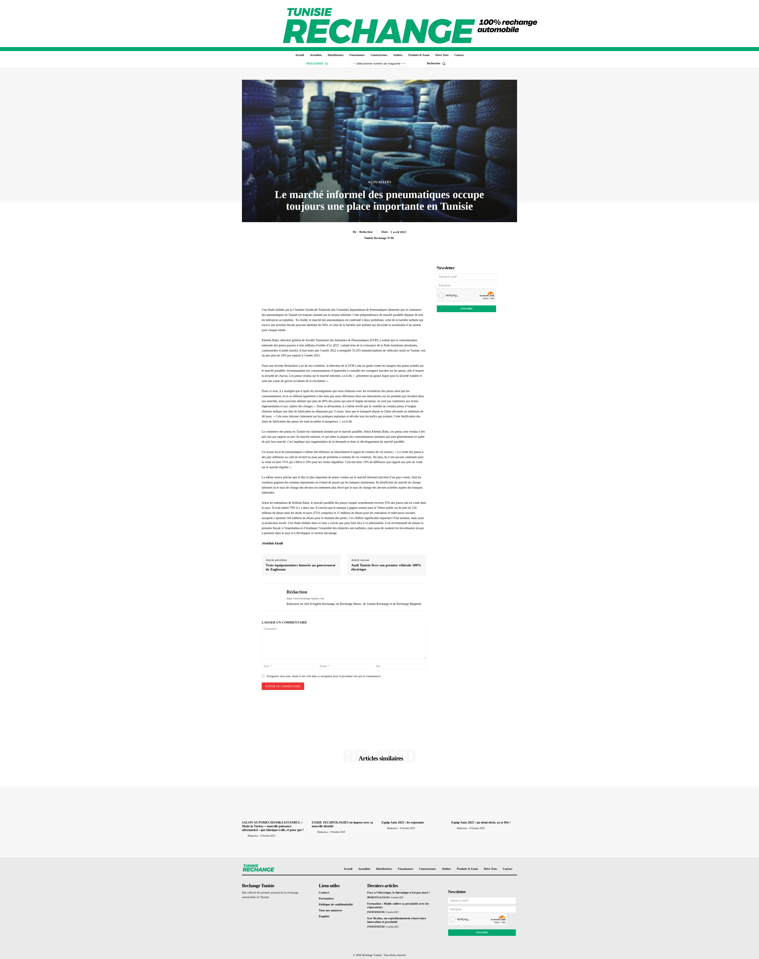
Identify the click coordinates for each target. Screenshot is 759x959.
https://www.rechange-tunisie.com (305, 598)
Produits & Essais (378, 897)
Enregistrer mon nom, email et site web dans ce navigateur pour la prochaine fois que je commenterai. (324, 676)
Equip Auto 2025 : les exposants (402, 822)
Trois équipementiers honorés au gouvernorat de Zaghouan (300, 567)
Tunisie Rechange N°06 (379, 238)
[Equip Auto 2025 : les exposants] (414, 794)
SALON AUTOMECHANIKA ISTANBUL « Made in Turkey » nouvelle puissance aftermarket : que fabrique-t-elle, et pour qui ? (273, 826)
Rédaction (365, 231)
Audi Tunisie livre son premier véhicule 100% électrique (386, 567)
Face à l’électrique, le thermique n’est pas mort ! (398, 892)
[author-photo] (244, 835)
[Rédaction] (271, 597)
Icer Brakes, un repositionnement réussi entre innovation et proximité (396, 920)
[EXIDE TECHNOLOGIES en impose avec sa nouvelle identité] (345, 794)
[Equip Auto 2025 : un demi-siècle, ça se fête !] (484, 794)
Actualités (379, 182)
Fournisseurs (376, 912)
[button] (437, 63)
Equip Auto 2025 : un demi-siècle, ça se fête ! (481, 822)
